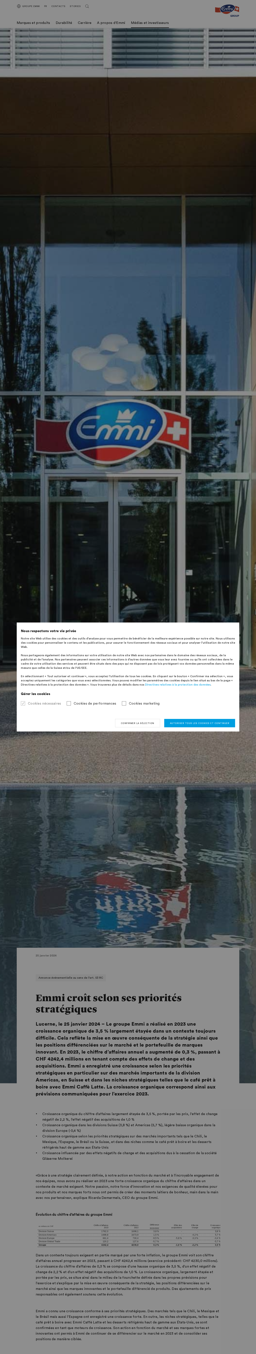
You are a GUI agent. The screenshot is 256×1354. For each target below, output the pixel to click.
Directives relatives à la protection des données (178, 684)
